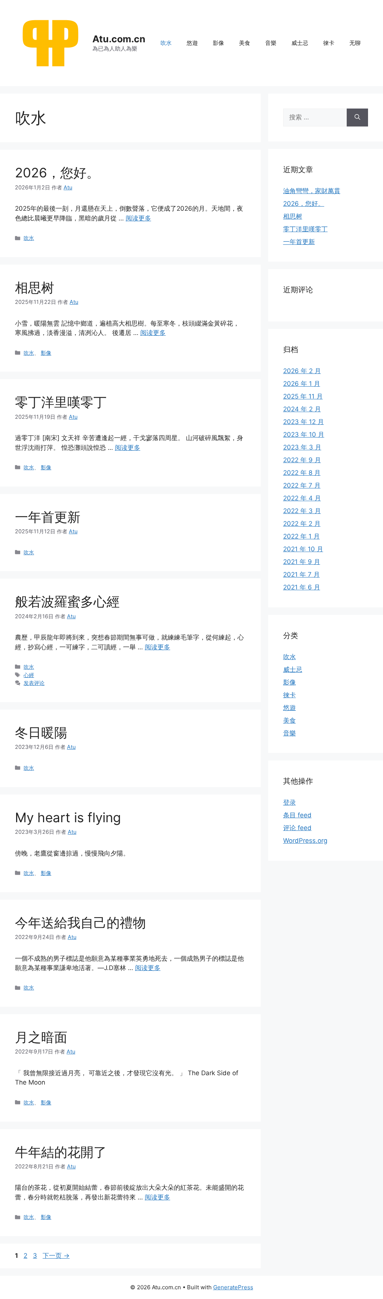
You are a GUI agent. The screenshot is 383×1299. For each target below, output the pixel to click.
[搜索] (357, 117)
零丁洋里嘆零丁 (61, 402)
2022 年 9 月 (302, 460)
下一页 (56, 1255)
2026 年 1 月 (301, 383)
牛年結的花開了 (61, 1152)
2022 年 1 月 (301, 536)
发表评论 (34, 683)
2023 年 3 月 (302, 447)
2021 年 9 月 (301, 561)
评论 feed (297, 828)
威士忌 (299, 42)
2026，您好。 (57, 172)
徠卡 (328, 42)
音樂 (270, 42)
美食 (244, 42)
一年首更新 (47, 517)
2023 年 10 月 (303, 434)
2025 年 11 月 (303, 396)
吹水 (166, 42)
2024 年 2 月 (302, 409)
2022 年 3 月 (302, 511)
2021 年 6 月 (301, 587)
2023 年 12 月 (303, 422)
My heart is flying (68, 817)
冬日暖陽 (41, 732)
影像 (218, 42)
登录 (289, 802)
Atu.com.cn (118, 39)
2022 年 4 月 (302, 498)
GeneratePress (233, 1287)
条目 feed (297, 815)
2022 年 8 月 (302, 472)
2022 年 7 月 (302, 485)
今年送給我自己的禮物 (80, 922)
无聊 (355, 42)
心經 (29, 675)
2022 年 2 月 (302, 523)
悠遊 (192, 42)
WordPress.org (305, 840)
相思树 (34, 287)
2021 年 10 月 (303, 549)
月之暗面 (41, 1037)
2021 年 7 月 (301, 574)
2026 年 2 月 (302, 371)
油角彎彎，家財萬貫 (311, 191)
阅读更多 (138, 218)
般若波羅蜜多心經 (67, 601)
